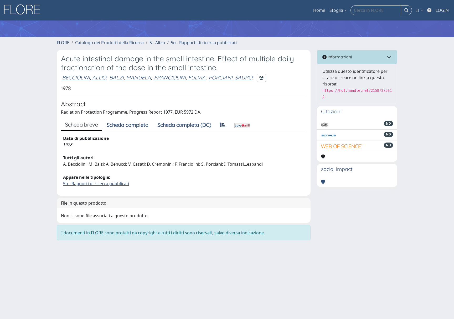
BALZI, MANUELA (130, 77)
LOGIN (442, 10)
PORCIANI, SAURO (230, 77)
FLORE (63, 42)
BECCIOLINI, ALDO (84, 77)
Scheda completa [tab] (127, 124)
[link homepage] (24, 10)
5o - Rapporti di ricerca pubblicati (204, 42)
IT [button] (418, 10)
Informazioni (339, 56)
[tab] (223, 124)
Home (319, 10)
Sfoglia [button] (336, 10)
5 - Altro (157, 42)
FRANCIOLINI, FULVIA (179, 77)
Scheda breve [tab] (81, 124)
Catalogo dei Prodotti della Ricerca (109, 42)
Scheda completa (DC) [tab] (184, 124)
